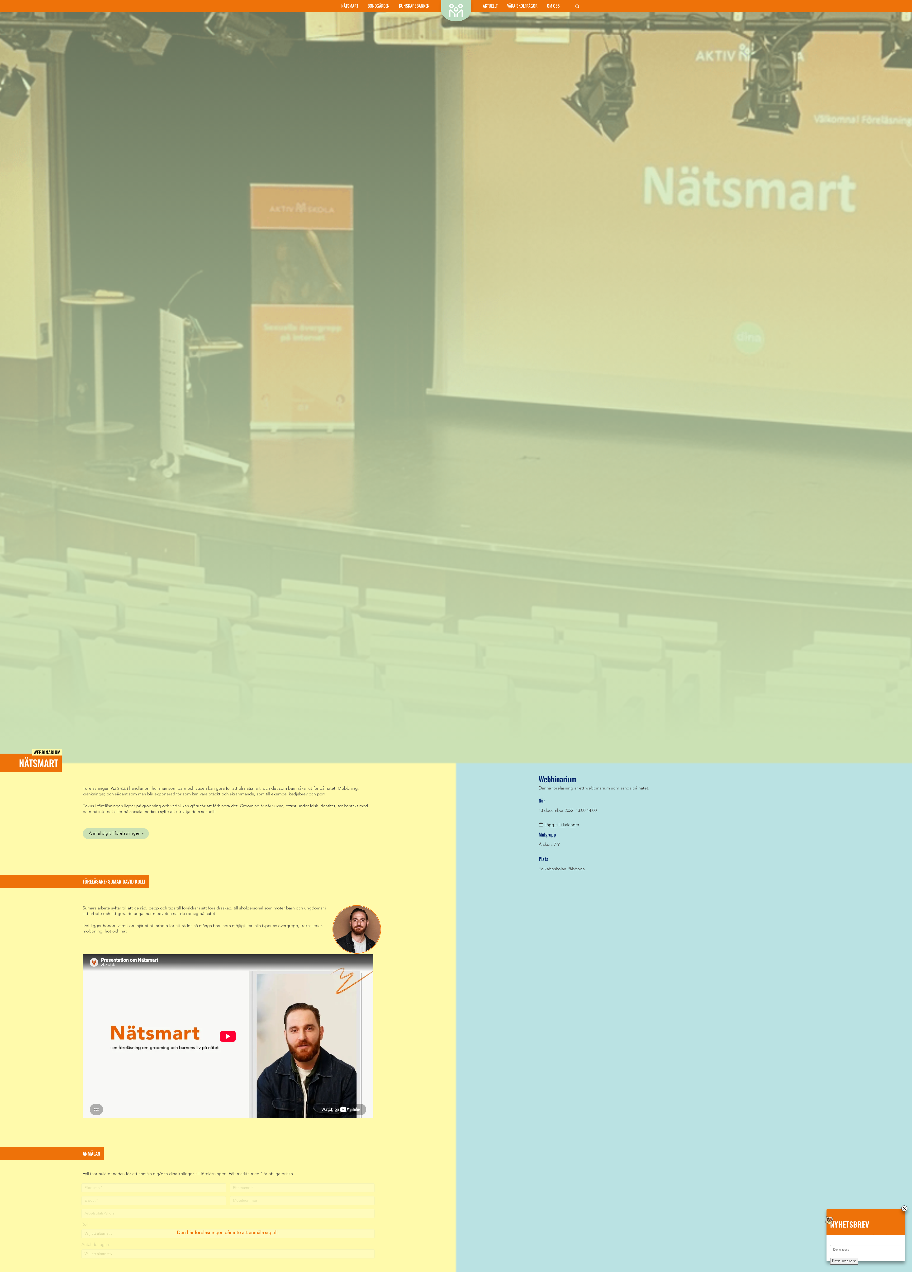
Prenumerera (844, 1261)
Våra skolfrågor (522, 6)
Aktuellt (490, 6)
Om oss (553, 6)
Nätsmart (349, 6)
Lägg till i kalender (562, 825)
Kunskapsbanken (414, 6)
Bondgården (379, 6)
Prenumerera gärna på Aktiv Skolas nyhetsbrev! (861, 1236)
